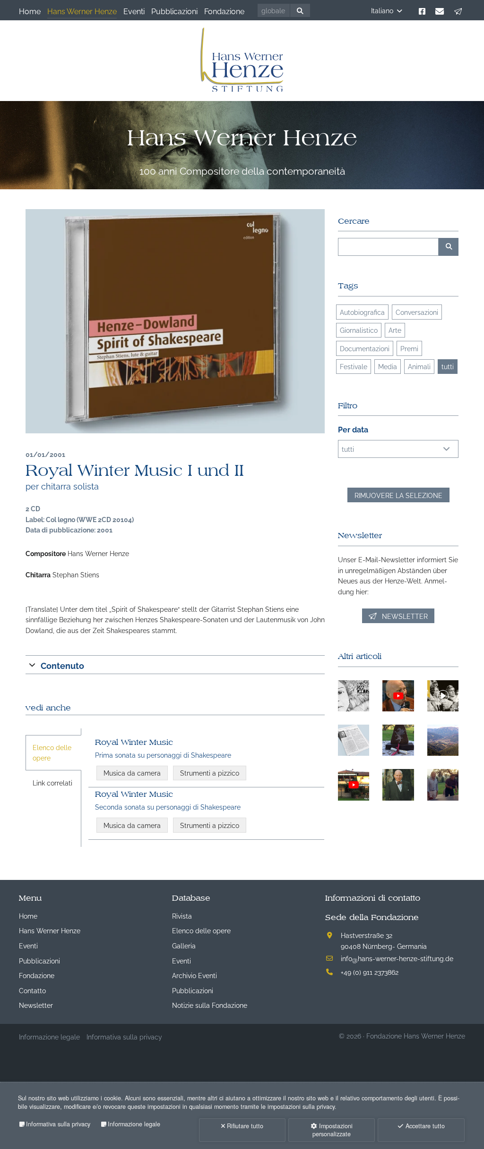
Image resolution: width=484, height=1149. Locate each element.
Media (387, 366)
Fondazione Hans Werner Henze (415, 1035)
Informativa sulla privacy (58, 1124)
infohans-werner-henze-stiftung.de (397, 958)
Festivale (353, 366)
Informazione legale (134, 1124)
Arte (395, 329)
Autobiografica (362, 311)
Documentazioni (364, 348)
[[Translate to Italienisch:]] (175, 321)
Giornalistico (359, 329)
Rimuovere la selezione (398, 494)
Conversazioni (417, 311)
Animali (419, 366)
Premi (409, 348)
